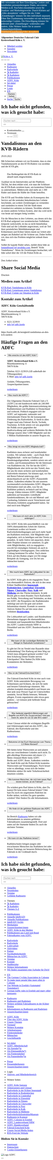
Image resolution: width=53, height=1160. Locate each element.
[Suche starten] (5, 124)
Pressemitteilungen (15, 1064)
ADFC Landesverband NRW (20, 1122)
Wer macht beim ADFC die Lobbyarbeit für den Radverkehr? (29, 573)
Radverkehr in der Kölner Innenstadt (24, 1090)
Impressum (12, 1144)
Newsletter (12, 51)
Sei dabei (11, 83)
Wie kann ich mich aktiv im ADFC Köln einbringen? (29, 517)
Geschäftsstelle (14, 1038)
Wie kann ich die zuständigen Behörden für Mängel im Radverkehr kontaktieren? (29, 642)
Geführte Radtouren (16, 896)
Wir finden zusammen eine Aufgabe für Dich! (28, 969)
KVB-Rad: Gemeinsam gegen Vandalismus (21, 290)
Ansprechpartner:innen (17, 927)
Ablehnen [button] (5, 31)
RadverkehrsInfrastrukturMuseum (22, 1114)
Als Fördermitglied (16, 1053)
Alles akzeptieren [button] (31, 31)
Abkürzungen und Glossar (19, 1087)
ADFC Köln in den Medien (20, 930)
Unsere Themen (14, 1022)
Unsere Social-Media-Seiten (20, 1130)
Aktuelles (11, 64)
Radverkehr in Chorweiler (19, 1103)
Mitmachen (12, 1035)
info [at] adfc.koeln (16, 324)
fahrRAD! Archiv (15, 922)
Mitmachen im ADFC (17, 956)
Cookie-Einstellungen (17, 1149)
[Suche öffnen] (5, 59)
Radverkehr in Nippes (17, 1101)
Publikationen (13, 77)
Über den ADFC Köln (17, 1019)
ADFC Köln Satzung (17, 1085)
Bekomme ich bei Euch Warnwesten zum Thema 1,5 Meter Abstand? (29, 743)
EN (8, 91)
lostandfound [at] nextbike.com (15, 247)
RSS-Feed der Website (17, 1133)
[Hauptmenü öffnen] (8, 59)
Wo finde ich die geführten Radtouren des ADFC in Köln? (29, 810)
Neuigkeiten (12, 890)
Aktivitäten (12, 948)
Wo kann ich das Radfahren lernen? (23, 838)
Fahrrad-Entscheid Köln (18, 1127)
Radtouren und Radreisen (19, 1001)
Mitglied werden (14, 46)
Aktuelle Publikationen (17, 919)
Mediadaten (12, 925)
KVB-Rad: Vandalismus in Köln (16, 287)
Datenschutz (13, 1147)
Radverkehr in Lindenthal (19, 1095)
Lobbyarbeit (12, 946)
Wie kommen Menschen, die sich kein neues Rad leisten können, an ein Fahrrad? (29, 780)
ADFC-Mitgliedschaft (17, 1045)
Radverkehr (12, 69)
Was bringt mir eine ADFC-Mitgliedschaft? (26, 446)
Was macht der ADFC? (18, 395)
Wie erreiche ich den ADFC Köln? (22, 355)
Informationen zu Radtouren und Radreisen (27, 1009)
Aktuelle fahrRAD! (16, 917)
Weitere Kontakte (15, 1027)
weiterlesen (12, 389)
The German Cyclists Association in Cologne (28, 977)
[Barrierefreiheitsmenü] (2, 59)
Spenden (11, 48)
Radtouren (12, 67)
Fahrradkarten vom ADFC (19, 935)
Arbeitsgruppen (14, 1030)
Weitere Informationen (17, 967)
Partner (10, 951)
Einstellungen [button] (16, 31)
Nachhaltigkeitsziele (16, 953)
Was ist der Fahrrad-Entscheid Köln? (24, 673)
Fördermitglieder (15, 1032)
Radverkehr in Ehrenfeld (18, 1098)
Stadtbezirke (13, 964)
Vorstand (11, 1024)
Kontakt (11, 961)
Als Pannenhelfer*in (16, 1056)
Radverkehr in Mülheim (18, 1111)
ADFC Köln (13, 80)
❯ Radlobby (13, 72)
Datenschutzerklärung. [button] (11, 29)
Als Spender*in (14, 1048)
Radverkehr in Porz (16, 1106)
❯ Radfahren (13, 75)
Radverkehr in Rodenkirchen (20, 1093)
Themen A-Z (13, 909)
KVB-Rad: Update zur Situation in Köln (20, 293)
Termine (11, 893)
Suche (10, 99)
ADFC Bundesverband (18, 1125)
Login (10, 88)
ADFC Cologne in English (19, 1119)
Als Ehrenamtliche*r (16, 1051)
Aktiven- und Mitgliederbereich (21, 1074)
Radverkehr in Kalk (16, 1109)
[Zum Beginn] (2, 1158)
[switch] (23, 131)
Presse (10, 85)
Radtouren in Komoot (17, 1117)
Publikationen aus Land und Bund (23, 932)
